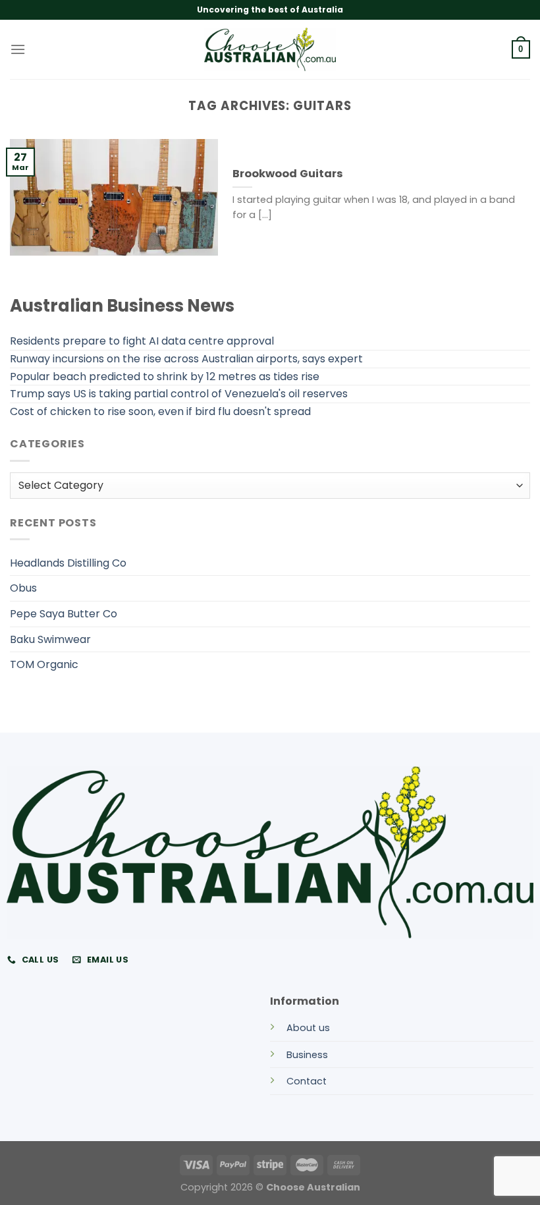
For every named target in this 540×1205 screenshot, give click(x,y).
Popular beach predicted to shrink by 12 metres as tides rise (164, 376)
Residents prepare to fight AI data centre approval (142, 341)
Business (307, 1054)
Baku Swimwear (50, 639)
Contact (306, 1081)
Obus (23, 588)
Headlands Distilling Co (68, 563)
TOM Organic (44, 664)
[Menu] (18, 49)
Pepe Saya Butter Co (63, 613)
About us (308, 1027)
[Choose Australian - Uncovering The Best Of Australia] (270, 49)
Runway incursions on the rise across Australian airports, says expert (186, 358)
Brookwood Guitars (287, 174)
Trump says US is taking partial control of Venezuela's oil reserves (179, 393)
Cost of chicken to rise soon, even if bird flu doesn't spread (160, 411)
